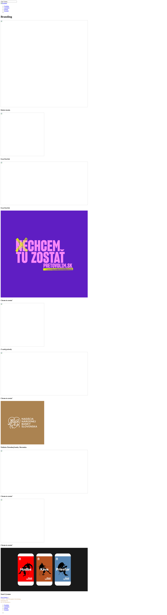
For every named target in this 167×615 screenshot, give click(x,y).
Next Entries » (5, 597)
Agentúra (6, 8)
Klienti (6, 9)
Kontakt (6, 11)
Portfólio (6, 6)
